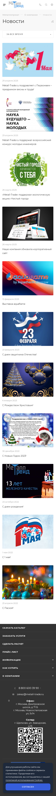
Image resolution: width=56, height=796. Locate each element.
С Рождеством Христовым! (17, 405)
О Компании (11, 676)
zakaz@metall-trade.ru (30, 694)
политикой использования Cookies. (24, 780)
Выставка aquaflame (13, 304)
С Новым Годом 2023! (14, 455)
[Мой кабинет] (52, 5)
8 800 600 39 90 (29, 688)
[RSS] (52, 21)
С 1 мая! (6, 557)
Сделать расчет (12, 644)
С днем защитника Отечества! (19, 354)
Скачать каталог (14, 628)
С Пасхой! (8, 608)
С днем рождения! (12, 506)
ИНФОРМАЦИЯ (11, 660)
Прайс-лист (10, 652)
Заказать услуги (13, 636)
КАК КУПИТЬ (10, 668)
